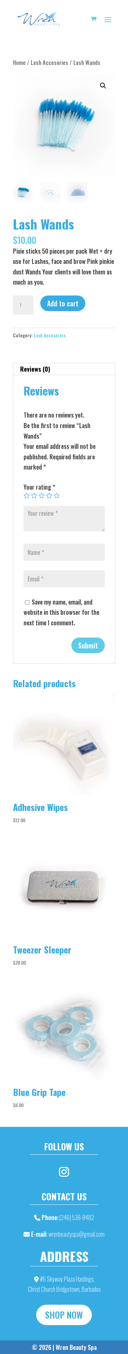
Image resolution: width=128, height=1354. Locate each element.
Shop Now (64, 1314)
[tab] (64, 369)
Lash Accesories (49, 62)
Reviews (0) (35, 369)
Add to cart (63, 303)
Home (19, 62)
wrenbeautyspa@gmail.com (76, 1234)
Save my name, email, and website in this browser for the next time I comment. (61, 612)
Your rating (39, 487)
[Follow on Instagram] (64, 1172)
